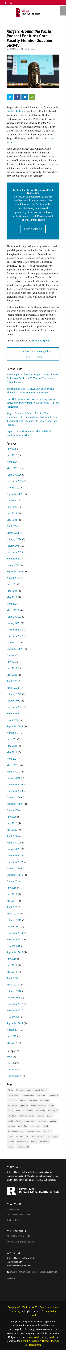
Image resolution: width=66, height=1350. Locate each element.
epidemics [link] (24, 1105)
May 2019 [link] (12, 900)
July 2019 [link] (11, 887)
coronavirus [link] (53, 1095)
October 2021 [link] (14, 719)
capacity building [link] (41, 1090)
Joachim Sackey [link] (15, 111)
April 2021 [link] (12, 758)
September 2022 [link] (15, 648)
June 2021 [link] (12, 745)
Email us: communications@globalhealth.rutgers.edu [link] (33, 1271)
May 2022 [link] (12, 674)
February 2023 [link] (14, 616)
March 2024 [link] (13, 532)
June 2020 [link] (12, 823)
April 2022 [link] (12, 681)
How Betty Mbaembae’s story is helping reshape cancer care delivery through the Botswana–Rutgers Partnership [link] (33, 402)
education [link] (33, 1100)
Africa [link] (10, 1090)
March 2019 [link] (13, 913)
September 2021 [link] (15, 726)
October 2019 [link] (14, 868)
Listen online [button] (33, 229)
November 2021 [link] (15, 713)
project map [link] (34, 1126)
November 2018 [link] (15, 939)
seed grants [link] (47, 1131)
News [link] (33, 49)
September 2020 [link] (15, 803)
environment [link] (12, 1105)
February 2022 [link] (14, 694)
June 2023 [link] (12, 590)
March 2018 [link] (13, 984)
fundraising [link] (40, 1110)
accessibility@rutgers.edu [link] (42, 1337)
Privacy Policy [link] (48, 1311)
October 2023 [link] (14, 565)
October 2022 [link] (14, 642)
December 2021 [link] (15, 707)
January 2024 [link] (13, 545)
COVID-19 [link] (12, 1100)
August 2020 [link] (13, 810)
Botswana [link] (19, 1090)
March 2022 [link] (13, 687)
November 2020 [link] (15, 790)
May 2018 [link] (12, 971)
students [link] (11, 1141)
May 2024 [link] (12, 519)
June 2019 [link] (12, 894)
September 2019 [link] (15, 874)
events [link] (51, 1105)
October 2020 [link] (14, 797)
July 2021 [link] (11, 739)
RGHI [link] (12, 49)
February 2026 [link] (14, 474)
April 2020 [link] (12, 836)
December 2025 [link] (15, 481)
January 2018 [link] (13, 997)
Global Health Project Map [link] (19, 1236)
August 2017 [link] (13, 1029)
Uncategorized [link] (14, 1075)
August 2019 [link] (13, 881)
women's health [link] (23, 1146)
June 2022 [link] (12, 668)
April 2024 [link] (12, 526)
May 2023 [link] (12, 597)
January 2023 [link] (13, 623)
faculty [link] (10, 1110)
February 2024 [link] (14, 539)
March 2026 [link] (13, 468)
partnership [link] (22, 1126)
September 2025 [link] (15, 494)
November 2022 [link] (15, 636)
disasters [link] (23, 1100)
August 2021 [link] (13, 732)
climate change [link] (13, 1095)
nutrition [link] (53, 1121)
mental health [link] (29, 1121)
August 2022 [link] (13, 655)
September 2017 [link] (15, 1023)
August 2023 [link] (13, 577)
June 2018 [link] (12, 965)
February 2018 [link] (14, 991)
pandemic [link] (11, 1126)
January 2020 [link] (13, 849)
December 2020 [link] (15, 784)
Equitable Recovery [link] (38, 1105)
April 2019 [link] (12, 907)
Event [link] (9, 1056)
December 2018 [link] (15, 932)
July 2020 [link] (11, 816)
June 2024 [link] (12, 513)
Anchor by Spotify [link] (40, 340)
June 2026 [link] (12, 455)
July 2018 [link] (11, 958)
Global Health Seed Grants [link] (19, 1214)
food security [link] (28, 1110)
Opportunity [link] (13, 1069)
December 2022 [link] (15, 629)
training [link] (34, 1141)
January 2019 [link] (13, 926)
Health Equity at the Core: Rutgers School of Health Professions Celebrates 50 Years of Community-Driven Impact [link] (33, 378)
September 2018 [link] (15, 952)
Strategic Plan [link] (13, 1219)
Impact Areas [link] (13, 1209)
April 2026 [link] (12, 461)
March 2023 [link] (13, 610)
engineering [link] (44, 1100)
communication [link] (28, 1095)
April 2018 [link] (12, 978)
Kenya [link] (49, 1115)
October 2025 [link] (14, 487)
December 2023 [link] (15, 552)
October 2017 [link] (14, 1016)
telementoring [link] (22, 1141)
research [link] (45, 1126)
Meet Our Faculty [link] (14, 1121)
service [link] (10, 1136)
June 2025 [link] (12, 506)
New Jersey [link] (42, 1121)
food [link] (18, 1110)
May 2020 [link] (12, 829)
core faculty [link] (41, 1095)
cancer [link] (29, 1090)
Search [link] (33, 1315)
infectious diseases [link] (27, 1115)
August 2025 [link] (13, 500)
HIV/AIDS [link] (12, 1115)
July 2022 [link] (11, 661)
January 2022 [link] (13, 700)
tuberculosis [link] (44, 1141)
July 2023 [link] (11, 584)
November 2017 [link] (15, 1010)
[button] (5, 4)
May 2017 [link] (12, 1042)
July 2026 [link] (11, 448)
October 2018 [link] (14, 945)
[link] (31, 12)
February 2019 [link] (14, 920)
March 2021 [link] (13, 765)
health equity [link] (53, 1110)
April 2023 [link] (12, 603)
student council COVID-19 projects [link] (44, 1136)
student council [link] (22, 1136)
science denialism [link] (33, 1131)
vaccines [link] (11, 1146)
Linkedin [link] (11, 1277)
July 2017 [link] (11, 1036)
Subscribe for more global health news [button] (33, 354)
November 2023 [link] (15, 558)
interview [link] (40, 1115)
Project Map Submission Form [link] (20, 1241)
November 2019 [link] (15, 861)
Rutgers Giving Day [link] (15, 1131)
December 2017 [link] (15, 1003)
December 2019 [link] (15, 855)
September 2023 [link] (15, 571)
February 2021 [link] (14, 771)
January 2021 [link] (13, 778)
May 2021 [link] (12, 752)
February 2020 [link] (14, 842)
